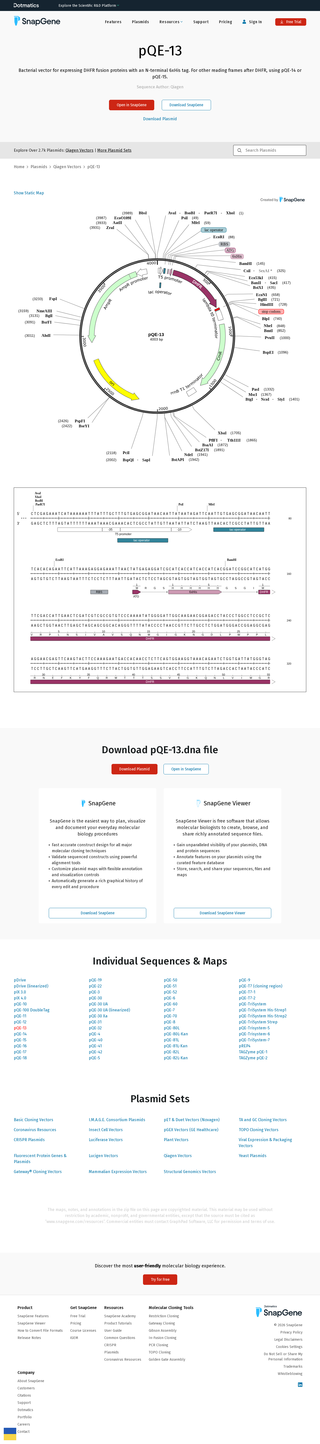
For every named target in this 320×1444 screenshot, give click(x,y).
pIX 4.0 (20, 998)
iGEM (74, 1338)
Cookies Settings (289, 1347)
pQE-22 (95, 986)
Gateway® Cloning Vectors (38, 1171)
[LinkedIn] (300, 1385)
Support (201, 21)
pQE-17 (20, 1052)
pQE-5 (94, 1058)
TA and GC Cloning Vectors (263, 1119)
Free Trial (293, 21)
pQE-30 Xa (98, 1016)
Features (113, 21)
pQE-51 (170, 986)
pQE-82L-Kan (176, 1058)
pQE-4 (94, 1034)
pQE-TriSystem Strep (258, 1022)
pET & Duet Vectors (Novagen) (192, 1119)
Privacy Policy (291, 1332)
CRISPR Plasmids (29, 1139)
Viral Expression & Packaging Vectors (265, 1142)
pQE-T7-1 (247, 992)
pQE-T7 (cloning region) (260, 986)
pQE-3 (94, 992)
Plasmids (140, 21)
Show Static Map (29, 193)
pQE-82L (171, 1052)
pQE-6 (169, 998)
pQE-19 (95, 980)
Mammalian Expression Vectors (118, 1171)
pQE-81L (171, 1040)
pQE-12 (20, 1022)
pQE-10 (20, 1004)
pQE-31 (95, 1022)
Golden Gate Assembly (167, 1359)
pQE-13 (20, 1028)
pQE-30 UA (98, 1004)
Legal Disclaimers (288, 1339)
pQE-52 (170, 992)
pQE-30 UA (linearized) (109, 1010)
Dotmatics (25, 1410)
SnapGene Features (33, 1316)
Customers (26, 1388)
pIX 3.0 (20, 992)
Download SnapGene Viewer (222, 913)
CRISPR (110, 1345)
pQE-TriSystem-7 (254, 1040)
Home (19, 166)
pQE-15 (20, 1040)
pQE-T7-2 (247, 998)
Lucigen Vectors (103, 1155)
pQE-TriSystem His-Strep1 (262, 1010)
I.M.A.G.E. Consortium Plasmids (117, 1119)
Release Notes (29, 1338)
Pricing (225, 21)
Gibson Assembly (162, 1330)
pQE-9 (244, 980)
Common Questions (119, 1338)
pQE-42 (95, 1052)
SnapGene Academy (120, 1316)
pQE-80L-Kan (176, 1034)
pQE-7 (169, 1010)
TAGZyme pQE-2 (253, 1058)
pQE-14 (20, 1034)
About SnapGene (31, 1381)
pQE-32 (95, 1028)
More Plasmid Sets (114, 150)
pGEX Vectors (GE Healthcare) (191, 1129)
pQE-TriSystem (252, 1004)
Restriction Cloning (164, 1316)
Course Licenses (83, 1330)
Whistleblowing (290, 1374)
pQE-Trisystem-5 (254, 1028)
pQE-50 (170, 980)
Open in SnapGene (131, 105)
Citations (24, 1395)
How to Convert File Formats (40, 1330)
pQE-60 (171, 1004)
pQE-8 (169, 1022)
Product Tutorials (118, 1323)
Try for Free (160, 1279)
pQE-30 (95, 998)
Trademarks (293, 1366)
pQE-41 (95, 1046)
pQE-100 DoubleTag (32, 1010)
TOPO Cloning (160, 1352)
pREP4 (244, 1046)
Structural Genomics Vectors (190, 1171)
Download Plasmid (160, 119)
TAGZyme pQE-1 (253, 1052)
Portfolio (25, 1417)
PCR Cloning (158, 1345)
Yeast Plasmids (252, 1155)
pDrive (20, 980)
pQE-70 (170, 1016)
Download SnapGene (186, 105)
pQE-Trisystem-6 (254, 1034)
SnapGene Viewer (32, 1323)
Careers (24, 1424)
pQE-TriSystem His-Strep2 (263, 1016)
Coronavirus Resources (35, 1129)
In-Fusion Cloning (162, 1338)
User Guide (113, 1330)
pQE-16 (20, 1046)
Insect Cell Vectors (106, 1129)
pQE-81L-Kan (176, 1046)
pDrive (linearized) (31, 986)
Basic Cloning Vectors (33, 1119)
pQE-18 (20, 1058)
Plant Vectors (176, 1139)
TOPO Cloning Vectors (258, 1129)
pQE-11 (20, 1016)
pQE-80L (172, 1028)
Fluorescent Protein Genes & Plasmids (40, 1158)
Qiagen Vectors (178, 1155)
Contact (24, 1432)
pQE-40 (95, 1040)
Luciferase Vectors (106, 1139)
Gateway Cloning (162, 1323)
